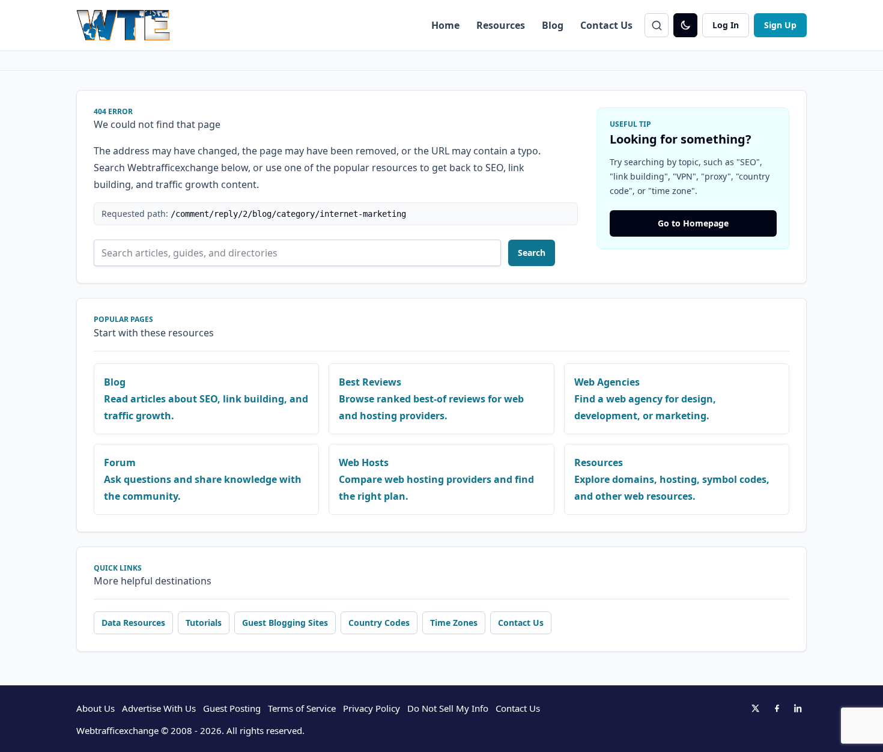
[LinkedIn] (798, 708)
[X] (755, 708)
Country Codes (379, 622)
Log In (725, 25)
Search (531, 252)
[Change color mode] (685, 25)
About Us (95, 708)
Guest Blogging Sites (285, 622)
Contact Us (606, 25)
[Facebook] (776, 708)
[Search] (657, 25)
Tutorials (204, 622)
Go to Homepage (693, 223)
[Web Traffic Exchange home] (123, 25)
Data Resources (133, 622)
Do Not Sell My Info (447, 708)
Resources (500, 25)
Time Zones (454, 622)
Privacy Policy (371, 708)
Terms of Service (302, 708)
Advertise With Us (159, 708)
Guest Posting (232, 708)
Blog (552, 25)
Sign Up (780, 25)
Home (445, 25)
